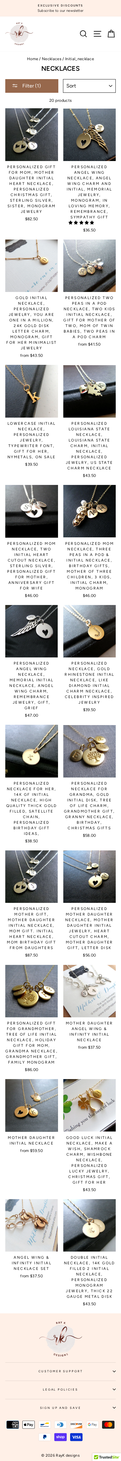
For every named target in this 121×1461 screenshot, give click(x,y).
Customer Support (77, 1373)
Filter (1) (31, 86)
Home (32, 58)
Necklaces (51, 58)
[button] (82, 222)
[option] (60, 8)
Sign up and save (78, 1410)
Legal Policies (79, 1391)
